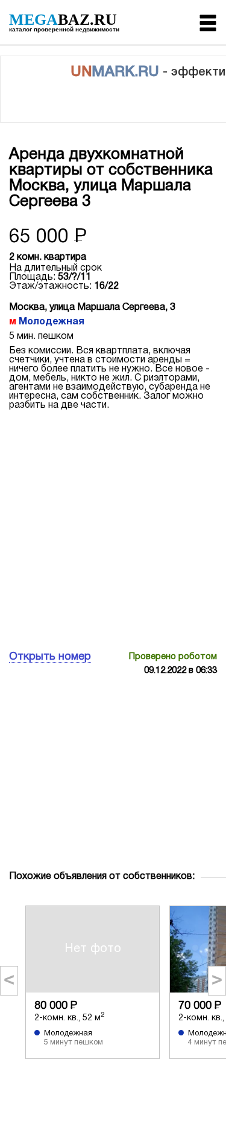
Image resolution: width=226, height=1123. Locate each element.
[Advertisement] (113, 529)
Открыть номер (50, 657)
